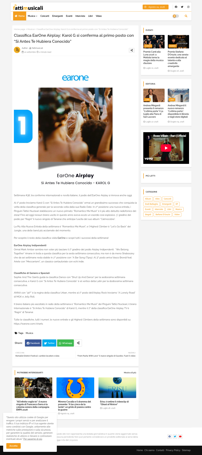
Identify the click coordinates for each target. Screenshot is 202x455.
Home (21, 16)
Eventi (69, 16)
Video (99, 16)
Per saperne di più (32, 439)
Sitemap (186, 450)
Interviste (80, 16)
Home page (19, 29)
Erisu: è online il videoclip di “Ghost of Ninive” (114, 403)
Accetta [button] (13, 446)
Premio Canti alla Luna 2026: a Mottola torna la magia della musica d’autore (153, 58)
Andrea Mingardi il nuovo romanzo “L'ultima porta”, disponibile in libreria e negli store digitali (178, 111)
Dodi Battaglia (151, 204)
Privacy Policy (173, 450)
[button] (186, 16)
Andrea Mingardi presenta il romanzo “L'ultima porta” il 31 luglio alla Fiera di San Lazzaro (153, 111)
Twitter (51, 343)
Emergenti (57, 16)
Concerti (44, 16)
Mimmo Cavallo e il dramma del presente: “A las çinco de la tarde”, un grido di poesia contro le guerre (74, 405)
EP (177, 204)
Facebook (35, 343)
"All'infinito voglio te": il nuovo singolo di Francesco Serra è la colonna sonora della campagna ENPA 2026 (32, 405)
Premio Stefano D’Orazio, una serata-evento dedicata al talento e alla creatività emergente (178, 59)
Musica (31, 16)
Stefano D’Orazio (162, 214)
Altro (157, 199)
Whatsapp (67, 343)
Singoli (148, 214)
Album (148, 199)
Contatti (160, 450)
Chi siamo (149, 450)
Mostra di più (130, 372)
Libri (90, 16)
